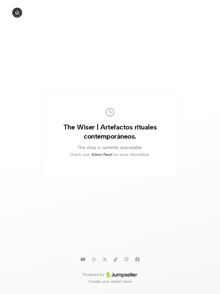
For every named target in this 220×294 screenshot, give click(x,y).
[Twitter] (104, 259)
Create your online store (110, 281)
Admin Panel (101, 154)
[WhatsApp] (94, 259)
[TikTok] (115, 259)
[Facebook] (137, 259)
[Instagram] (126, 259)
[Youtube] (83, 259)
